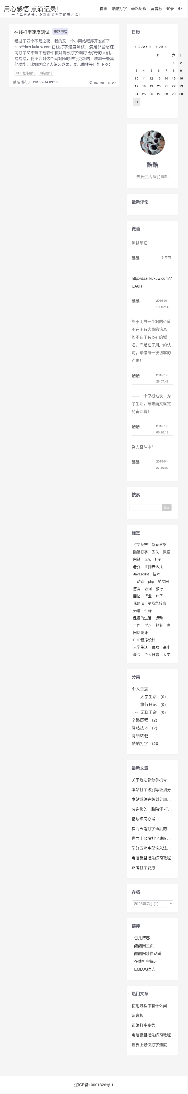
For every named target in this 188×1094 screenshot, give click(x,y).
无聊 (137, 610)
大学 (166, 654)
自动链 (138, 581)
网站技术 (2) (144, 728)
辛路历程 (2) (144, 720)
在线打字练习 (146, 961)
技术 (156, 573)
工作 (137, 625)
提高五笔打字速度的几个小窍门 (159, 828)
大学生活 (140, 647)
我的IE (138, 603)
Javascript (141, 573)
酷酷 (16, 82)
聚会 (137, 654)
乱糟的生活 (142, 617)
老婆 (137, 566)
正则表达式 (153, 566)
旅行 (159, 588)
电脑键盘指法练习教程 (151, 858)
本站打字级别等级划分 (151, 789)
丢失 (155, 551)
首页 (103, 8)
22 (113, 82)
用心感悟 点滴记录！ (33, 8)
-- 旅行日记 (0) (150, 704)
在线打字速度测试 (31, 32)
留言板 (156, 8)
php (151, 581)
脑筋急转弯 (157, 603)
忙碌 (148, 610)
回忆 (137, 595)
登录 (170, 8)
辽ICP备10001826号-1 (94, 1084)
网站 (137, 559)
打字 (158, 559)
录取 (155, 647)
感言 (137, 588)
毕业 (148, 595)
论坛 (147, 559)
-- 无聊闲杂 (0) (150, 712)
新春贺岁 (159, 544)
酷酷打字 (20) (146, 743)
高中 (166, 647)
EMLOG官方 (145, 969)
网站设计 (46, 72)
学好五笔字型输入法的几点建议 (159, 848)
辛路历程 (139, 8)
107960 (98, 82)
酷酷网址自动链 (148, 953)
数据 (166, 551)
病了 (159, 595)
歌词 (148, 588)
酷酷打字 (119, 8)
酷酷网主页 (144, 945)
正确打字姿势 (143, 867)
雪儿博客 (142, 938)
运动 (159, 617)
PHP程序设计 (25, 72)
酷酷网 (163, 581)
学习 (148, 625)
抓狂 (159, 625)
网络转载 (142, 735)
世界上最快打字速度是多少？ (157, 838)
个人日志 (151, 654)
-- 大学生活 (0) (150, 696)
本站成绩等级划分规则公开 (155, 799)
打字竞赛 (140, 544)
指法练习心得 (143, 819)
